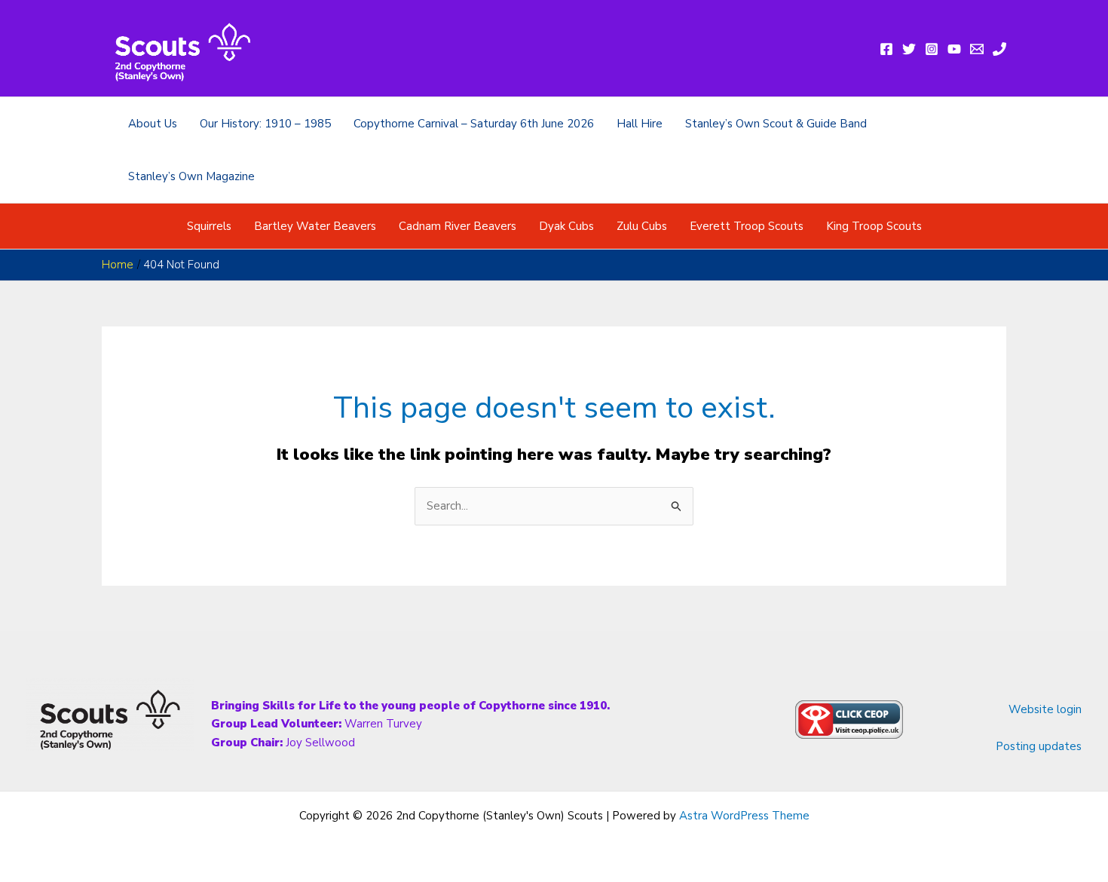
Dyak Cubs (566, 226)
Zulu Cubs (642, 226)
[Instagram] (931, 49)
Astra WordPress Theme (744, 815)
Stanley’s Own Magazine (191, 176)
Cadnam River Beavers (457, 226)
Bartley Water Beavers (315, 226)
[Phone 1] (999, 49)
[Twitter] (909, 49)
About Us (152, 123)
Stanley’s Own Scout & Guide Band (776, 123)
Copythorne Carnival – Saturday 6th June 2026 (474, 123)
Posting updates (1039, 746)
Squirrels (209, 226)
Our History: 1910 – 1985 (265, 123)
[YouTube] (954, 49)
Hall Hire (640, 123)
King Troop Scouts (874, 226)
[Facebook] (886, 49)
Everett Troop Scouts (746, 226)
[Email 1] (977, 49)
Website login (1045, 709)
